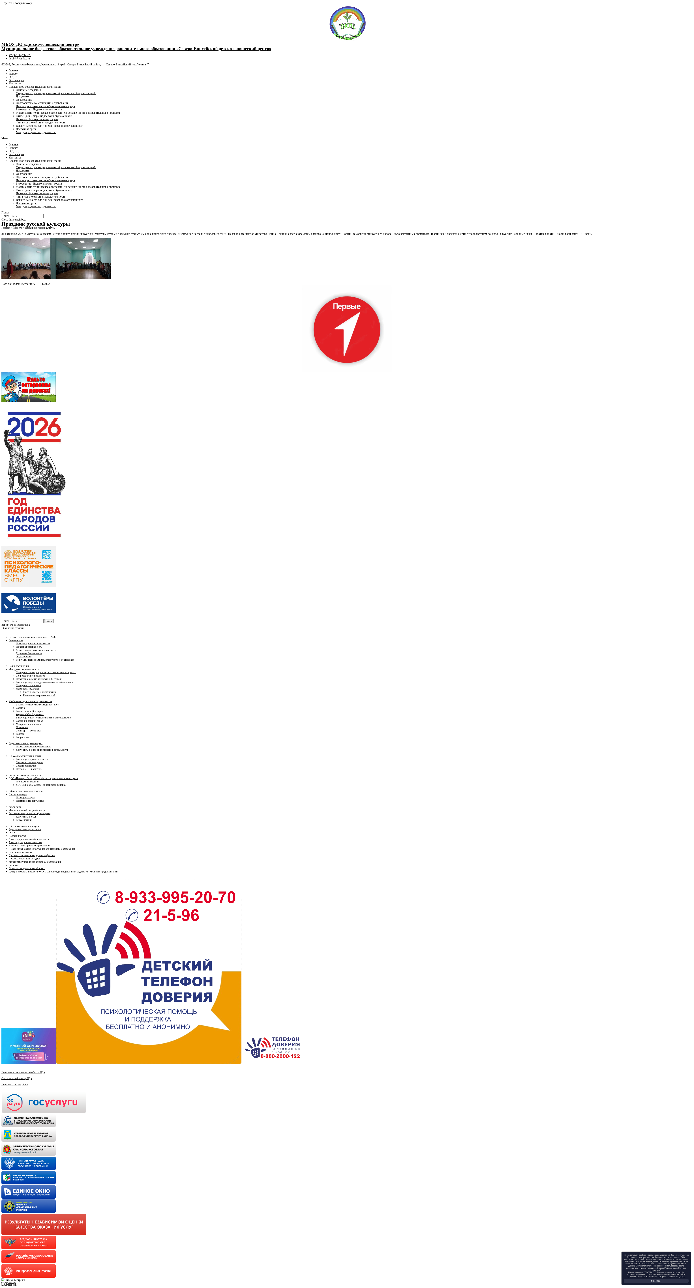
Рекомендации (24, 820)
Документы (23, 96)
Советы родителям (26, 765)
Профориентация (18, 794)
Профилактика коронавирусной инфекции (32, 855)
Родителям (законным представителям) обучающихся (45, 659)
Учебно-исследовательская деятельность (30, 701)
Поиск (5, 215)
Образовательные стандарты (24, 826)
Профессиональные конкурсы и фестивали (39, 679)
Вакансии (14, 865)
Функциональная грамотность (25, 829)
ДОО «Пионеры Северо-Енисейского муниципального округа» (43, 778)
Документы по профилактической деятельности (42, 749)
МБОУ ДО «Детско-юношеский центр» (40, 44)
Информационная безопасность (33, 643)
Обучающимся (23, 656)
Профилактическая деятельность (33, 746)
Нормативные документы (30, 800)
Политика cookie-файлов (14, 1084)
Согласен (656, 1281)
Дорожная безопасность (29, 653)
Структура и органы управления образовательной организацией (56, 93)
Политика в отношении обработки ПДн (23, 1072)
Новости (14, 73)
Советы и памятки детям (29, 762)
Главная (13, 70)
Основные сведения (28, 89)
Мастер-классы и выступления (39, 692)
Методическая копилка (28, 685)
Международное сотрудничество (36, 132)
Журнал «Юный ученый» (30, 714)
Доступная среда (26, 128)
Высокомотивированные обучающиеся (29, 813)
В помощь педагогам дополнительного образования (44, 682)
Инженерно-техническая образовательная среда (45, 106)
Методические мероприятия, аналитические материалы (46, 672)
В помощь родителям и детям (25, 756)
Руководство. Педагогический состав (39, 109)
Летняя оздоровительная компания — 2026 (32, 637)
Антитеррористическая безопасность (36, 650)
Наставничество (17, 836)
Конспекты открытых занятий (39, 695)
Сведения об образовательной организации (35, 86)
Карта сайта (15, 807)
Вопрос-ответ (23, 737)
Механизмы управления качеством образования (35, 862)
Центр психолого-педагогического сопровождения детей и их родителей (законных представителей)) (64, 871)
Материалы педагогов (28, 688)
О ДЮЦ (14, 76)
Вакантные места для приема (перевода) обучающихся (49, 125)
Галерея (20, 734)
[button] (347, 138)
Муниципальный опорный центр (27, 810)
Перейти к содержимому (16, 3)
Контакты (15, 83)
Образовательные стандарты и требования (42, 102)
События (20, 708)
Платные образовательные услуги (37, 119)
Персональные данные (21, 852)
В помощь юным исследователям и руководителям (43, 717)
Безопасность (16, 640)
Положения (22, 727)
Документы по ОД (26, 816)
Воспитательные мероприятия (25, 775)
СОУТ (12, 832)
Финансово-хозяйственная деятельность (40, 122)
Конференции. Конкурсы (29, 711)
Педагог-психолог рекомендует (25, 743)
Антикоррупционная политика (25, 842)
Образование (24, 99)
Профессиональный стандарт (24, 858)
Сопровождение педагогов (30, 675)
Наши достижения (19, 666)
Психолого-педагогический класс (27, 868)
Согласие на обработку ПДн (16, 1078)
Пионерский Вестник (27, 781)
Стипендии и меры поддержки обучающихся (44, 115)
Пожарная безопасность (29, 646)
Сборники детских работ (29, 721)
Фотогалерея (16, 80)
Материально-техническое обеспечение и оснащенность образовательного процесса (68, 112)
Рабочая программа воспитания (26, 791)
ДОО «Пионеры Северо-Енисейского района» (41, 785)
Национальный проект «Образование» (30, 845)
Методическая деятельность (23, 669)
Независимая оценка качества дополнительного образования (42, 849)
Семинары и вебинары (28, 730)
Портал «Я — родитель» (29, 769)
